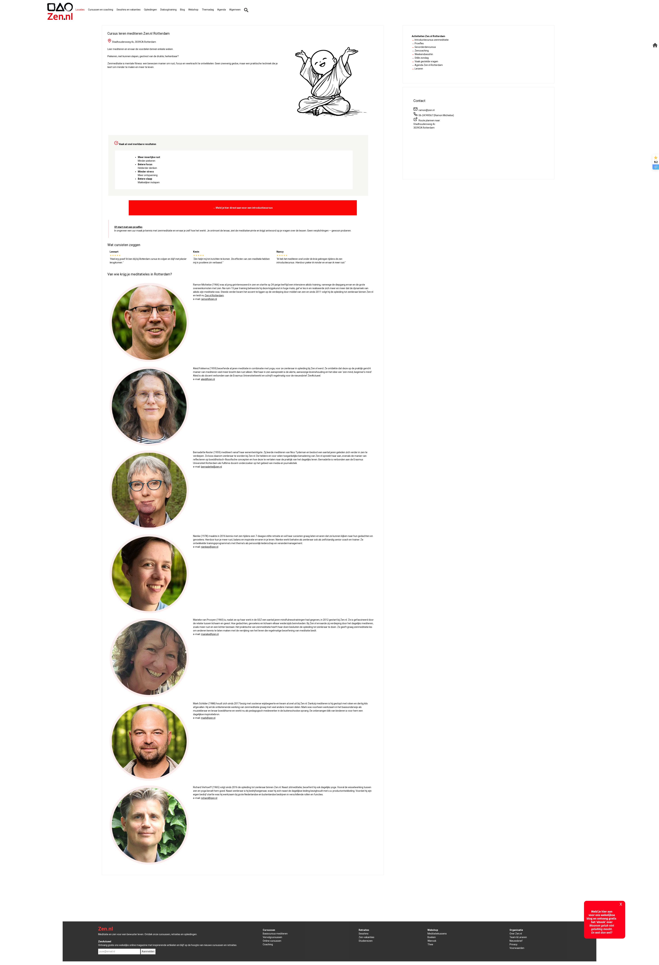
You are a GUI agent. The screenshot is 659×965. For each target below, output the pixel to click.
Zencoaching (420, 50)
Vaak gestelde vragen (425, 61)
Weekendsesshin (422, 54)
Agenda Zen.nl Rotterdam (427, 65)
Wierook (431, 940)
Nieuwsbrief (516, 940)
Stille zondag (420, 57)
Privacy (513, 944)
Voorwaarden (517, 948)
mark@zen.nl (208, 718)
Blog (182, 9)
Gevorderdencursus (424, 47)
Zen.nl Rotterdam (214, 295)
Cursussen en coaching (100, 9)
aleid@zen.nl (208, 379)
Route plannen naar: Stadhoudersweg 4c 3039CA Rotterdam (426, 124)
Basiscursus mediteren (275, 933)
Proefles (418, 43)
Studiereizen (366, 940)
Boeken (431, 937)
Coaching (268, 944)
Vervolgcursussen (272, 937)
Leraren (417, 68)
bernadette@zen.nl (211, 466)
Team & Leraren (518, 937)
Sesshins (363, 933)
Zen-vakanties (366, 937)
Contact (419, 101)
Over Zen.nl (516, 933)
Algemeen (235, 9)
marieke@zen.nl (210, 634)
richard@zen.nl (209, 798)
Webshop (193, 9)
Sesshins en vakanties (129, 9)
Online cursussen (272, 940)
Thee (430, 944)
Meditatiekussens (437, 933)
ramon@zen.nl (209, 299)
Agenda (221, 9)
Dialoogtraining (168, 9)
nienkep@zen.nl (209, 546)
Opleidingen (150, 9)
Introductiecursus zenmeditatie (430, 39)
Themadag (208, 9)
